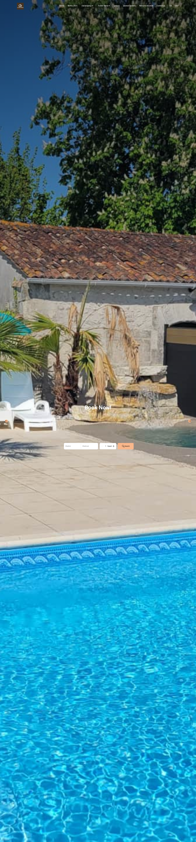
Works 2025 (72, 6)
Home (61, 6)
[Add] (113, 446)
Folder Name (104, 6)
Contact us (161, 6)
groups (117, 6)
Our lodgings (87, 6)
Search (127, 446)
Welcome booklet (146, 6)
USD (176, 6)
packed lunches (129, 6)
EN (170, 6)
